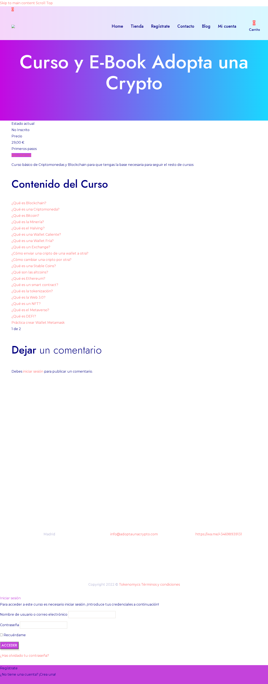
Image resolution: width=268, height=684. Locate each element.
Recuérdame (14, 635)
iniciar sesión (33, 371)
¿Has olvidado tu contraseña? (24, 656)
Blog (206, 26)
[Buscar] (244, 26)
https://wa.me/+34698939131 (218, 534)
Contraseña (9, 625)
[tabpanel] (134, 165)
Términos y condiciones (160, 584)
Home (117, 26)
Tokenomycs (129, 584)
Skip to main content (17, 3)
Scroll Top (44, 3)
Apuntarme (21, 155)
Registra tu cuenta (15, 681)
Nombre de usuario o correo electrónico (33, 614)
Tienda (137, 26)
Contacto (185, 26)
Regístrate (160, 26)
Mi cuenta (227, 26)
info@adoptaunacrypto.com (134, 534)
